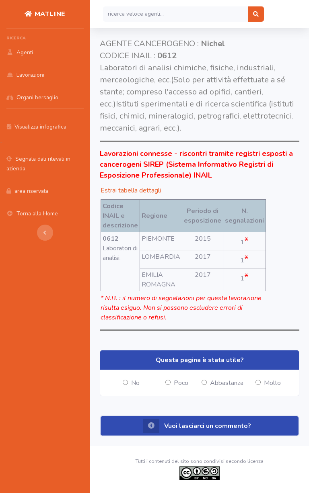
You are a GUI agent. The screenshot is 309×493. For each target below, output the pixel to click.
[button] (199, 426)
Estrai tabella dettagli (131, 190)
